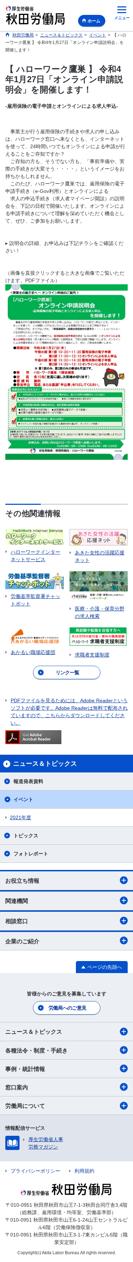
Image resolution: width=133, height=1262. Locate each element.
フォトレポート (30, 853)
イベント (23, 799)
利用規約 (84, 1171)
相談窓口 (16, 921)
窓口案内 (16, 1087)
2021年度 (20, 817)
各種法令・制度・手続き (36, 1051)
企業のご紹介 (22, 941)
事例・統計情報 (25, 1069)
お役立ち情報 (22, 881)
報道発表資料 (28, 781)
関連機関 (16, 901)
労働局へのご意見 (67, 1008)
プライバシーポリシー (35, 1171)
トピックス (25, 835)
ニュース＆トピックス (33, 1032)
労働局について (25, 1106)
